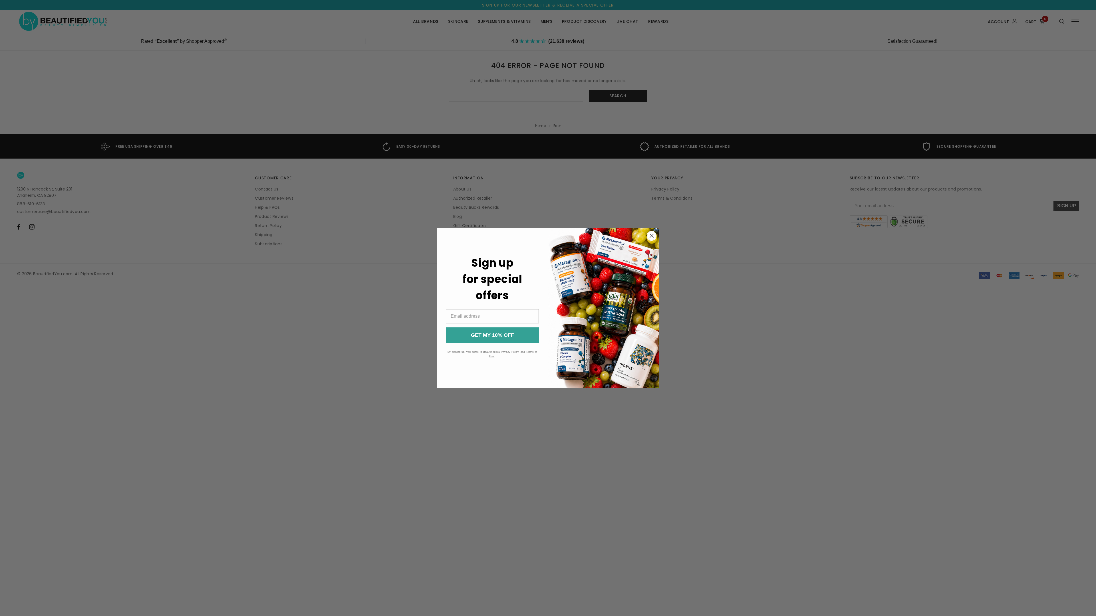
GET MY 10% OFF (492, 335)
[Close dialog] (651, 236)
